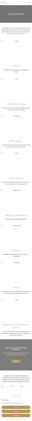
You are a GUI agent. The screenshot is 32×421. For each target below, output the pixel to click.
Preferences (16, 415)
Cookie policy (12, 418)
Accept (16, 407)
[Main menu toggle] (29, 2)
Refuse (16, 411)
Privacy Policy (18, 418)
